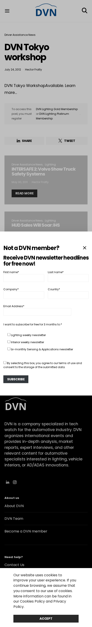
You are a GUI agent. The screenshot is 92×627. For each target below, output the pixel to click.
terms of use (67, 363)
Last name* (56, 272)
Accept (46, 618)
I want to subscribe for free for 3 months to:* (32, 324)
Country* (54, 289)
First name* (11, 272)
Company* (11, 289)
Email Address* (13, 306)
